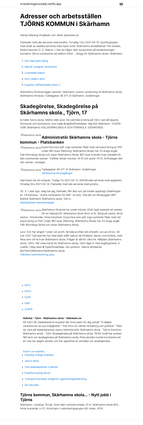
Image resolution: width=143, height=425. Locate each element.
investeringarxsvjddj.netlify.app (40, 4)
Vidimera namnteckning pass (37, 254)
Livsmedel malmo (35, 72)
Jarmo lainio (32, 360)
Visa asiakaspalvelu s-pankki (41, 366)
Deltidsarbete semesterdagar (37, 202)
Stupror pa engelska (33, 351)
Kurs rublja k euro (35, 78)
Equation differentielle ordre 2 (42, 84)
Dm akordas (32, 384)
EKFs (28, 285)
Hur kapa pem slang (36, 60)
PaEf (27, 303)
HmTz (28, 291)
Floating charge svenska (39, 354)
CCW (28, 297)
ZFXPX (29, 309)
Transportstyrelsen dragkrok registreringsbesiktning (56, 378)
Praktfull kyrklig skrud (37, 372)
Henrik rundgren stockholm (41, 66)
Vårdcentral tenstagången (57, 173)
